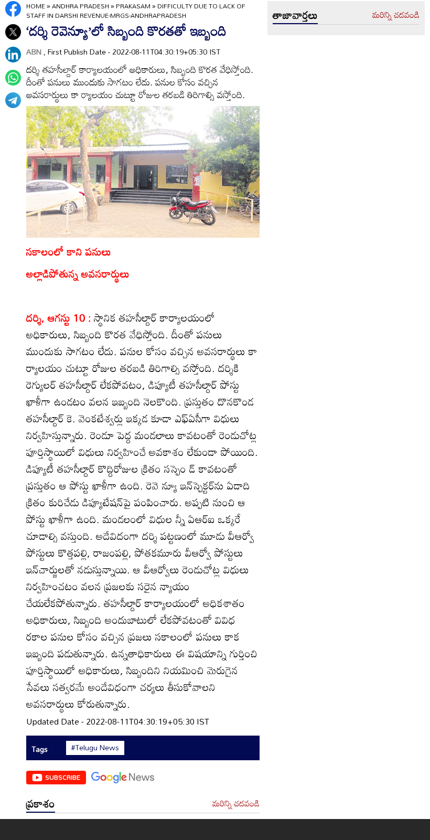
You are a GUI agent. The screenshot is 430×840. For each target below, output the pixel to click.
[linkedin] (13, 54)
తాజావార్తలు (295, 14)
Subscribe (62, 777)
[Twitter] (13, 32)
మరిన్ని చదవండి (236, 804)
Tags (39, 749)
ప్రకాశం (40, 803)
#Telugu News (95, 747)
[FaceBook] (13, 9)
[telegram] (13, 100)
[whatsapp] (13, 78)
